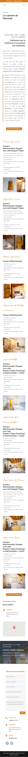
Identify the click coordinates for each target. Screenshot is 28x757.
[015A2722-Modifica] (14, 472)
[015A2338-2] (14, 410)
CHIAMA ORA (10, 1)
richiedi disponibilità (14, 129)
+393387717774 (13, 720)
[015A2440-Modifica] (14, 530)
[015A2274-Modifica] (14, 588)
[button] (14, 627)
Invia (22, 713)
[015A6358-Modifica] (14, 352)
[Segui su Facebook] (7, 743)
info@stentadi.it (13, 738)
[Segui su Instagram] (11, 743)
